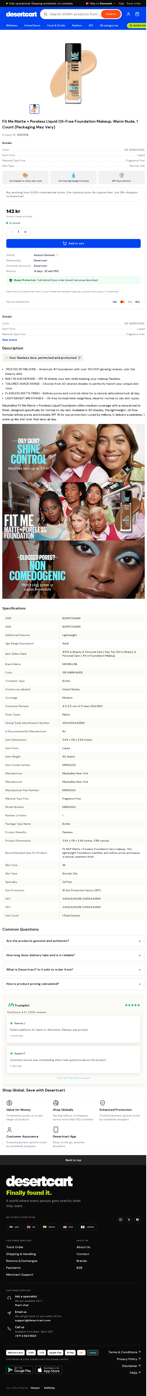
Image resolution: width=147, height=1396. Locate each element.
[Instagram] (120, 1219)
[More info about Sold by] (57, 255)
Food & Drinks (56, 25)
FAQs (135, 1373)
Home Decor (32, 25)
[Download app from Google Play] (19, 1370)
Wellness (12, 25)
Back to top (73, 1160)
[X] (129, 1219)
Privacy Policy (129, 1359)
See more (9, 340)
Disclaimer (131, 1366)
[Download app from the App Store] (48, 1370)
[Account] (128, 14)
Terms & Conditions (124, 1352)
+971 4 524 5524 (25, 1336)
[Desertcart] (21, 14)
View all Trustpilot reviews (73, 1078)
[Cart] (137, 14)
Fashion (77, 25)
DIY (91, 25)
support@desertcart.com (33, 1320)
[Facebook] (137, 1219)
